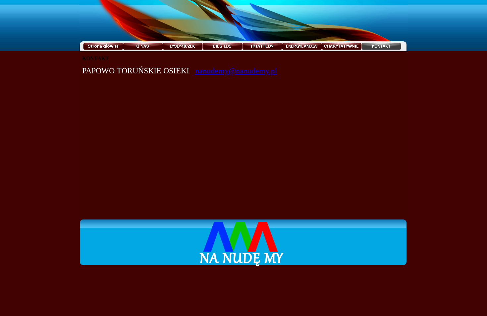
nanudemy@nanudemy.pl (236, 70)
